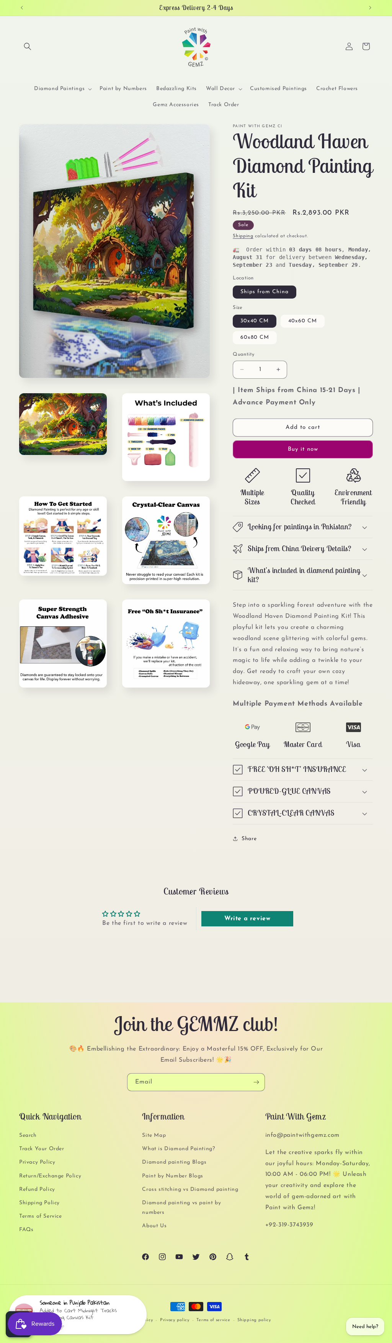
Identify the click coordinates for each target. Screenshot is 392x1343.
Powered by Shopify (95, 1321)
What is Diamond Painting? (178, 1149)
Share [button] (249, 839)
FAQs (26, 1230)
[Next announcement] (370, 7)
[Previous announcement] (21, 7)
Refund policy (138, 1320)
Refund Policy (37, 1189)
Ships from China (264, 292)
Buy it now (303, 449)
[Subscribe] (256, 1082)
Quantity (243, 354)
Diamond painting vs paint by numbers (181, 1207)
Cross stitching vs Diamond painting (190, 1189)
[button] (27, 46)
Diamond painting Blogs (174, 1162)
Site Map (154, 1135)
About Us (154, 1226)
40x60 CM (302, 321)
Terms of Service (40, 1216)
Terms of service (213, 1320)
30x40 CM (254, 321)
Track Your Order (41, 1149)
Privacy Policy (37, 1162)
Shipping (243, 236)
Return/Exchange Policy (50, 1176)
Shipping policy (254, 1320)
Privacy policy (174, 1320)
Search (28, 1135)
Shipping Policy (39, 1203)
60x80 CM (254, 337)
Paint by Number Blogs (172, 1176)
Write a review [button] (247, 919)
